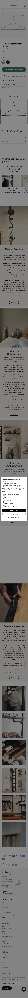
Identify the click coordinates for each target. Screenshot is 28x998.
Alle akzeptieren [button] (14, 510)
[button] (14, 518)
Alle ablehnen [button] (14, 514)
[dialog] (14, 499)
